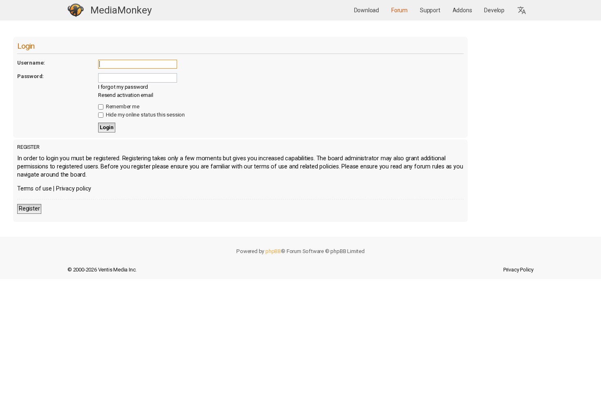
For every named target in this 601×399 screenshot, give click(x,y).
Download (366, 10)
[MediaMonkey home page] (75, 10)
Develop (494, 10)
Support (430, 10)
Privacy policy (73, 188)
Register (29, 208)
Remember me (122, 106)
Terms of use (34, 188)
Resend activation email (125, 95)
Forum (399, 10)
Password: (30, 76)
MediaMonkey (121, 10)
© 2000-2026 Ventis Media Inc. (102, 270)
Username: (31, 63)
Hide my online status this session (145, 115)
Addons (462, 10)
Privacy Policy (518, 270)
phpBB (273, 251)
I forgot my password (123, 87)
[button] (522, 10)
